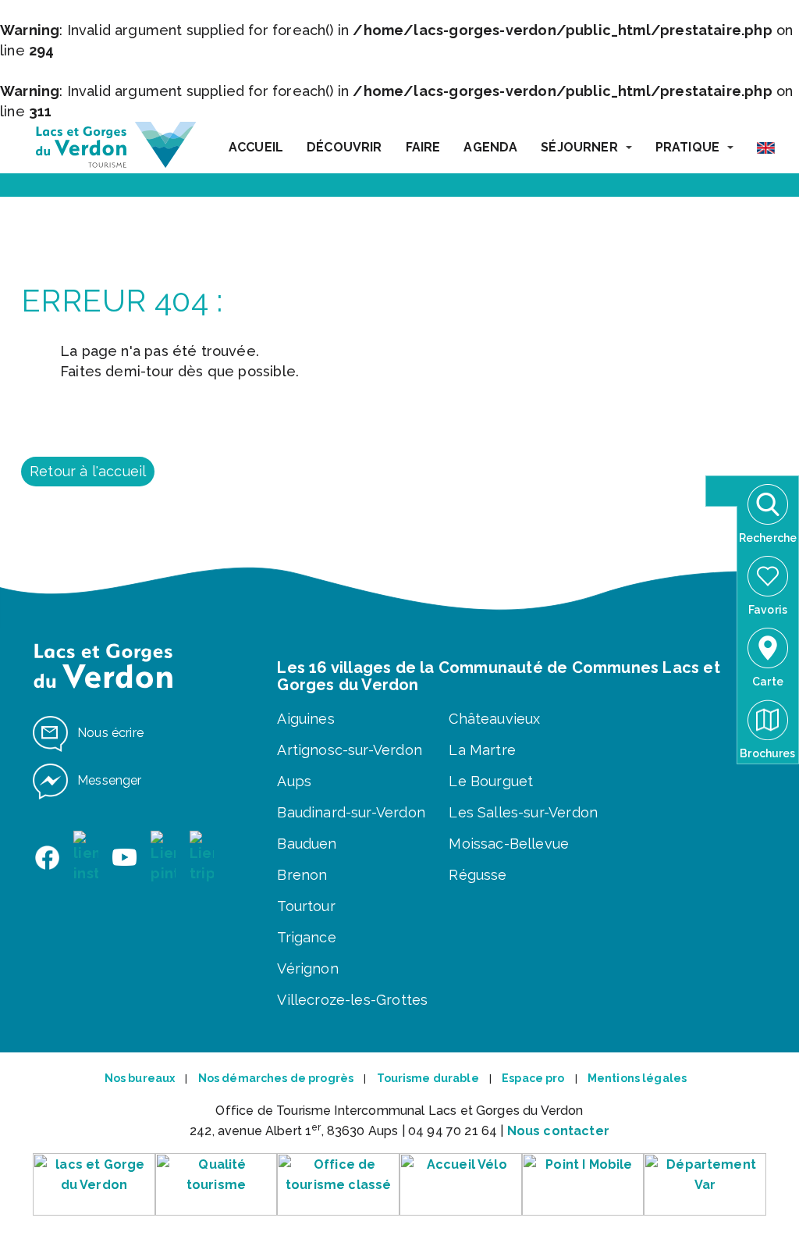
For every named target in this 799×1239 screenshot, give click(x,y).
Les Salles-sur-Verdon (523, 812)
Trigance (306, 937)
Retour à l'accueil (88, 471)
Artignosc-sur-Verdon (349, 750)
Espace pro (533, 1078)
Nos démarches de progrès (275, 1078)
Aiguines (305, 718)
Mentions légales (637, 1078)
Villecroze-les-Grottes (352, 1000)
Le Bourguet (491, 781)
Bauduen (306, 843)
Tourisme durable (428, 1078)
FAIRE (423, 147)
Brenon (302, 875)
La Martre (482, 750)
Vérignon (307, 968)
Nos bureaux (140, 1078)
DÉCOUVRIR (344, 147)
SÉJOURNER (579, 147)
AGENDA (490, 147)
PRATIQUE (687, 147)
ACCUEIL (256, 147)
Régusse (477, 875)
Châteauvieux (494, 718)
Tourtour (306, 906)
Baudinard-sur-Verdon (351, 812)
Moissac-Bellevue (509, 843)
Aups (294, 781)
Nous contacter (558, 1130)
